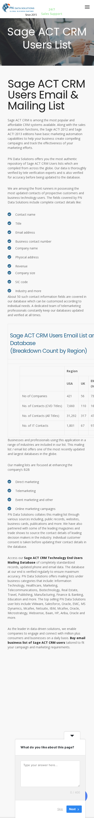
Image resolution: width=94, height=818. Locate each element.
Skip (60, 809)
